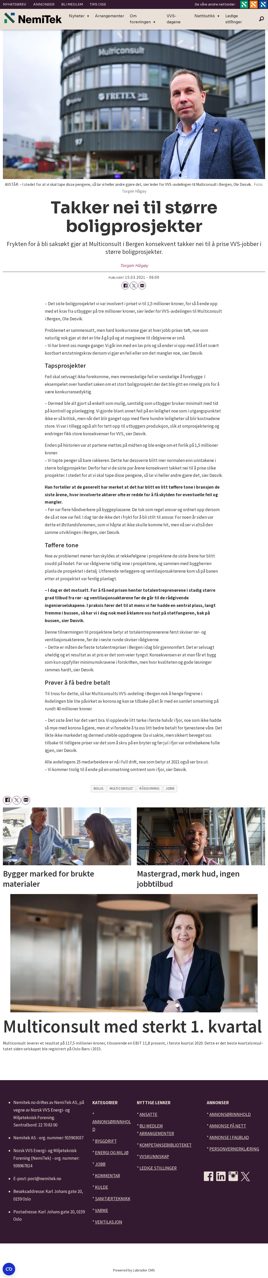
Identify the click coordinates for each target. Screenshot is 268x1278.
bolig (99, 788)
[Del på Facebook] (125, 285)
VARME (101, 1210)
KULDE (101, 1187)
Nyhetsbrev (14, 4)
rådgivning (149, 788)
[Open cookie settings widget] (9, 1269)
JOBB (100, 1164)
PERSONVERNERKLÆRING (234, 1149)
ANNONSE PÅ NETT (227, 1126)
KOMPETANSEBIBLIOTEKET (165, 1145)
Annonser (43, 4)
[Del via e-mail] (142, 285)
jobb (170, 788)
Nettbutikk (204, 16)
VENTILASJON (108, 1222)
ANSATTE (148, 1114)
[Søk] (261, 19)
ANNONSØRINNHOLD (230, 1114)
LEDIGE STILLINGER (158, 1168)
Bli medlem (72, 4)
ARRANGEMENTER (156, 1133)
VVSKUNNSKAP (154, 1156)
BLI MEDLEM (151, 1126)
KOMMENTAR (107, 1176)
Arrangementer (109, 16)
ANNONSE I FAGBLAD (229, 1137)
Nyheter (77, 16)
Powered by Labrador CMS (134, 1270)
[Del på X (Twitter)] (134, 285)
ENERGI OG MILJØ (112, 1153)
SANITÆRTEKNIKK (112, 1199)
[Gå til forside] (33, 18)
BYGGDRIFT (106, 1141)
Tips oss (98, 4)
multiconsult (121, 788)
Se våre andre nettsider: (215, 4)
